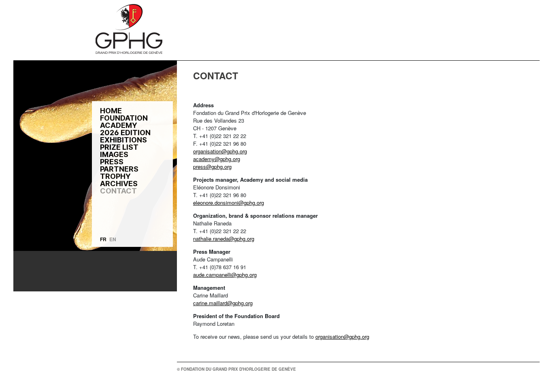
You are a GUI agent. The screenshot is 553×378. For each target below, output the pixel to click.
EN (112, 239)
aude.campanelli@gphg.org (225, 274)
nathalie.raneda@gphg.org (223, 238)
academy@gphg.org (216, 159)
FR (103, 239)
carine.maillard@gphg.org (223, 303)
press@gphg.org (212, 166)
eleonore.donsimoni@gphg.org (228, 202)
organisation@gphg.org (220, 151)
